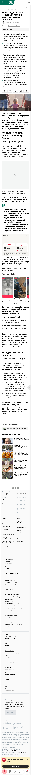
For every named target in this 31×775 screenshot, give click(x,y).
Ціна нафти (8, 617)
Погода (7, 568)
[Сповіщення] (29, 2)
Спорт (7, 679)
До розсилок (10, 712)
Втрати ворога (9, 589)
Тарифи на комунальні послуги (13, 624)
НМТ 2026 (7, 657)
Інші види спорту (9, 690)
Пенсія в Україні (9, 628)
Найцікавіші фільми (10, 636)
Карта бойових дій (10, 578)
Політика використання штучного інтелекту (8, 542)
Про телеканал (6, 526)
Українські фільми (10, 638)
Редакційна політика (7, 523)
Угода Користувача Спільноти (21, 522)
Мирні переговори (10, 580)
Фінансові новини (10, 622)
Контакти (19, 530)
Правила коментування (23, 524)
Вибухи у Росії (8, 587)
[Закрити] (27, 759)
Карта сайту (20, 541)
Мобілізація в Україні (12, 595)
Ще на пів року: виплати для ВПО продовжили (13, 192)
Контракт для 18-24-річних (12, 603)
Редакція (4, 521)
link (17, 500)
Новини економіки (11, 615)
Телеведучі (5, 529)
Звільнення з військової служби (13, 597)
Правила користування (8, 534)
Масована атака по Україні (12, 584)
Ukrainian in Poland (14, 26)
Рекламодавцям (6, 532)
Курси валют (8, 620)
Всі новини (8, 555)
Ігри (18, 544)
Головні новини (9, 557)
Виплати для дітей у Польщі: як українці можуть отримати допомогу (23, 7)
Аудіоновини (8, 566)
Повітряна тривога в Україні (12, 582)
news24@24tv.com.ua (8, 494)
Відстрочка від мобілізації (12, 606)
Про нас (4, 518)
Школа (6, 655)
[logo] (11, 2)
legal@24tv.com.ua (21, 752)
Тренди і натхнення (10, 674)
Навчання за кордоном (11, 662)
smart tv (7, 727)
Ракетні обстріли (9, 576)
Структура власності (22, 535)
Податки (7, 626)
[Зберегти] (26, 91)
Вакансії (19, 533)
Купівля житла (9, 672)
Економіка (4, 7)
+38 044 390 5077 (21, 494)
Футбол (7, 684)
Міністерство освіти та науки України (15, 653)
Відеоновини (8, 563)
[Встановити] (15, 762)
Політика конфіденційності (6, 538)
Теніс (6, 686)
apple (18, 723)
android (7, 723)
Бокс (6, 682)
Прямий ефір (8, 561)
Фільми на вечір (9, 641)
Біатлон (7, 688)
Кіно (6, 634)
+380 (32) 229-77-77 (11, 750)
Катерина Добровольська (13, 22)
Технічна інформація (22, 527)
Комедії (7, 643)
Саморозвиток (9, 659)
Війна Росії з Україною (12, 573)
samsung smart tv (18, 727)
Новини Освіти (9, 651)
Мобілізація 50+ (9, 599)
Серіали (7, 645)
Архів (18, 538)
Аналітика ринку (9, 669)
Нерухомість (9, 667)
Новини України (9, 559)
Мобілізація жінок (10, 601)
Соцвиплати (12, 7)
